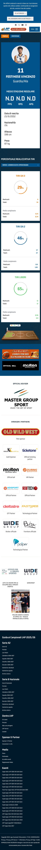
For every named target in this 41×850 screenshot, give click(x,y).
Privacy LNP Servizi (11, 840)
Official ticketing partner (30, 458)
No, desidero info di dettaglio (19, 18)
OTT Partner (11, 513)
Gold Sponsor (11, 457)
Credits (38, 840)
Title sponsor (20, 439)
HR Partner (30, 477)
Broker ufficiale (11, 532)
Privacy (3, 840)
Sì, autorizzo (19, 13)
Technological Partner (30, 513)
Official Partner (11, 495)
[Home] (13, 29)
